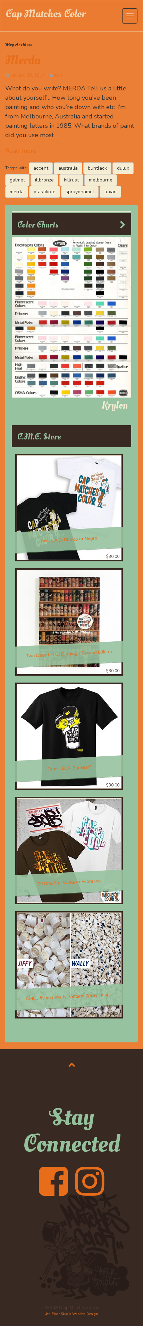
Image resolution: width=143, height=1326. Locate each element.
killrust (71, 180)
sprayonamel (80, 191)
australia (68, 168)
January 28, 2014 (27, 75)
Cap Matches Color (46, 14)
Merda (23, 60)
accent (40, 168)
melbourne (100, 180)
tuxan (110, 191)
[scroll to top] (71, 1064)
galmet (17, 180)
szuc (58, 75)
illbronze (44, 180)
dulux (123, 168)
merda (17, 191)
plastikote (45, 191)
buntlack (97, 168)
